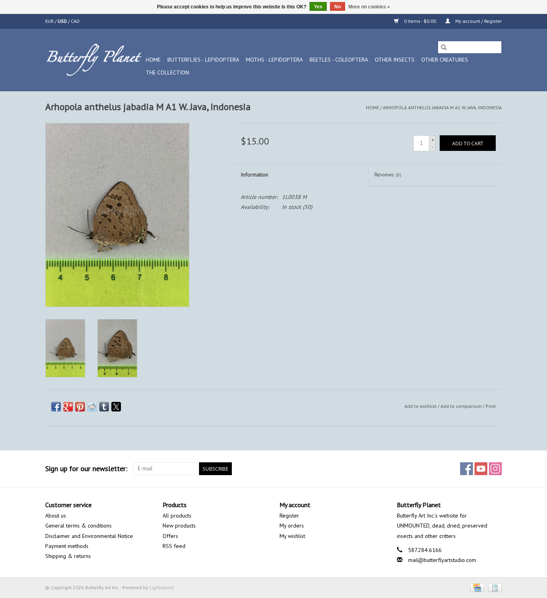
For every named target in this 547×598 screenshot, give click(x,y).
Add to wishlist (421, 406)
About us (55, 515)
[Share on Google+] (68, 406)
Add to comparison (461, 406)
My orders (292, 525)
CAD (75, 21)
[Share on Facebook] (56, 406)
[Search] (444, 47)
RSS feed (174, 546)
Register (289, 515)
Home (153, 59)
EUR (50, 21)
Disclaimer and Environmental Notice (89, 536)
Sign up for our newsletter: (86, 468)
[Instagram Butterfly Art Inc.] (495, 468)
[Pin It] (80, 406)
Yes (318, 7)
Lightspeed (161, 587)
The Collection (167, 72)
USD (63, 21)
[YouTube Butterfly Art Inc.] (481, 468)
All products (177, 515)
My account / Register (478, 21)
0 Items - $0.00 (420, 21)
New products (179, 525)
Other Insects (394, 59)
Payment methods (66, 546)
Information (254, 174)
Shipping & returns (68, 556)
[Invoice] (493, 587)
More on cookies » (369, 7)
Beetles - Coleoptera (339, 59)
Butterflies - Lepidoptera (203, 59)
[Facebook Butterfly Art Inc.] (466, 468)
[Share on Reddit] (92, 406)
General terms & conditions (78, 525)
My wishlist (292, 536)
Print (491, 406)
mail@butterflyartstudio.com (442, 560)
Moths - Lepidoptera (274, 59)
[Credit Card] (476, 587)
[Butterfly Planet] (94, 60)
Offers (170, 536)
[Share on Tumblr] (104, 406)
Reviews (387, 174)
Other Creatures (444, 59)
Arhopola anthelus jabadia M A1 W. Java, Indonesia (442, 107)
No (337, 7)
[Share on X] (116, 406)
